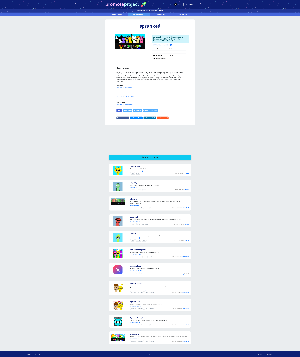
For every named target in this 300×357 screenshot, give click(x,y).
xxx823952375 (185, 256)
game (142, 273)
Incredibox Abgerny (138, 250)
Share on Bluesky (137, 117)
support (187, 224)
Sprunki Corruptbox (138, 318)
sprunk (132, 240)
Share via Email (164, 117)
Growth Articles (116, 14)
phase (137, 273)
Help (34, 354)
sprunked (150, 26)
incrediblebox (145, 224)
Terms (39, 354)
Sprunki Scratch (136, 166)
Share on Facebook (123, 117)
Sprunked (134, 217)
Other (119, 110)
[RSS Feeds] (149, 354)
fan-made (154, 110)
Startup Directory (139, 14)
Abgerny (133, 183)
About (28, 354)
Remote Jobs (161, 14)
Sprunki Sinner (136, 283)
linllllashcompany (184, 275)
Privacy (260, 354)
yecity (187, 173)
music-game (128, 110)
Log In (180, 4)
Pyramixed (134, 334)
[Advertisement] (150, 140)
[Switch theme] (175, 4)
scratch (137, 173)
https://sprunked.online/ (125, 88)
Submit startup (188, 4)
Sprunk (133, 233)
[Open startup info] (117, 170)
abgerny (133, 189)
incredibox (137, 110)
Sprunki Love (135, 301)
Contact (269, 354)
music (146, 273)
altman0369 (185, 207)
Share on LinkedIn (150, 117)
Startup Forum (183, 14)
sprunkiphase (135, 266)
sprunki (146, 110)
